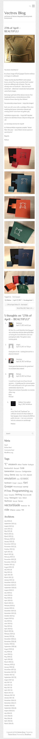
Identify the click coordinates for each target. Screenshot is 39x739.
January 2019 (8, 636)
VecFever (8, 501)
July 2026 (7, 521)
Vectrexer (19, 323)
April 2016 (7, 721)
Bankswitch (8, 468)
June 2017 (7, 685)
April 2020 (7, 600)
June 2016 (7, 716)
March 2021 (7, 577)
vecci (24, 497)
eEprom (29, 475)
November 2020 (9, 585)
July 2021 (7, 570)
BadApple (31, 464)
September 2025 (9, 523)
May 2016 (7, 718)
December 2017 (9, 670)
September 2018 (9, 646)
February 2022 (8, 557)
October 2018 (8, 644)
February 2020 (8, 605)
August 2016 (8, 711)
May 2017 (7, 687)
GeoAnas (19, 359)
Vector (20, 501)
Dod (21, 475)
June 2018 (7, 654)
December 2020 (9, 582)
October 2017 (8, 675)
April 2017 (7, 690)
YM (22, 510)
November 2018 (9, 641)
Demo (12, 474)
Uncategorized (28, 300)
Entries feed (7, 447)
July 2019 (7, 621)
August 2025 (8, 526)
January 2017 (8, 698)
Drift (24, 475)
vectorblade (12, 505)
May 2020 (7, 598)
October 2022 (8, 549)
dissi (17, 475)
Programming (20, 491)
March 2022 (7, 554)
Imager (14, 483)
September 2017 (9, 677)
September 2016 (9, 708)
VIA (29, 505)
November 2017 (9, 672)
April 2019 (7, 629)
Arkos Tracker (22, 465)
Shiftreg (18, 494)
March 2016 (7, 723)
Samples (11, 495)
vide (6, 509)
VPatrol (12, 510)
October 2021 (8, 565)
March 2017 (7, 693)
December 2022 (9, 544)
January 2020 (8, 608)
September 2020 (9, 588)
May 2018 (7, 657)
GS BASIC (24, 478)
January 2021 (8, 580)
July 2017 (7, 682)
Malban (9, 300)
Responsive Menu (33, 6)
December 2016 (9, 700)
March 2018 (7, 662)
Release (6, 495)
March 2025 (7, 534)
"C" (5, 464)
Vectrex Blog (15, 13)
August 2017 (8, 680)
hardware (8, 483)
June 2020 (7, 595)
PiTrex (7, 490)
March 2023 (7, 536)
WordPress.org (8, 453)
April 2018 (7, 659)
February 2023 (8, 539)
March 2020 (7, 603)
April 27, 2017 (17, 300)
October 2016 (8, 705)
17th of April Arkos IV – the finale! (16, 305)
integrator (20, 483)
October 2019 (8, 616)
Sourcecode (27, 495)
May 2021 (7, 572)
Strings (6, 498)
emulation (10, 478)
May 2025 (7, 531)
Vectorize (24, 506)
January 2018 (8, 667)
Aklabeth (12, 464)
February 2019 (8, 634)
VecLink (15, 501)
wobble (18, 510)
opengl (25, 486)
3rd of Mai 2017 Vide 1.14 (25, 308)
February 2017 (8, 695)
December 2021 (9, 559)
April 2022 (7, 552)
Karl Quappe (16, 297)
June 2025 (7, 529)
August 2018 (8, 649)
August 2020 (8, 590)
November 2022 (9, 547)
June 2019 (7, 623)
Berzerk (16, 468)
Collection (18, 471)
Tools (20, 498)
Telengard (13, 497)
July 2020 (7, 593)
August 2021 (8, 567)
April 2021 (7, 575)
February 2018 (8, 664)
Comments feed (9, 450)
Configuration (26, 471)
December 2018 (9, 639)
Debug (6, 475)
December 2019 (9, 611)
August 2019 (8, 618)
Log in (6, 445)
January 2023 (8, 541)
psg (31, 491)
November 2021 (9, 562)
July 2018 (7, 652)
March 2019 (7, 631)
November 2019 (9, 613)
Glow (18, 479)
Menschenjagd (17, 487)
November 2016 (9, 703)
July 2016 (7, 713)
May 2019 (7, 626)
